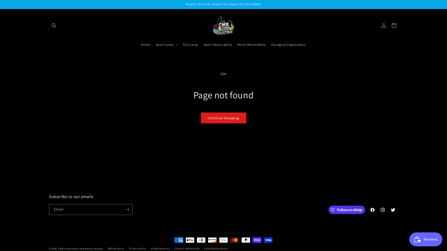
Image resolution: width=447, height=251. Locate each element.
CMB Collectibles (68, 248)
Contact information (187, 248)
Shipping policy (160, 248)
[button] (54, 25)
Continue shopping (223, 118)
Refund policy (116, 248)
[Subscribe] (127, 209)
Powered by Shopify (91, 248)
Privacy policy (137, 248)
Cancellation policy (216, 248)
